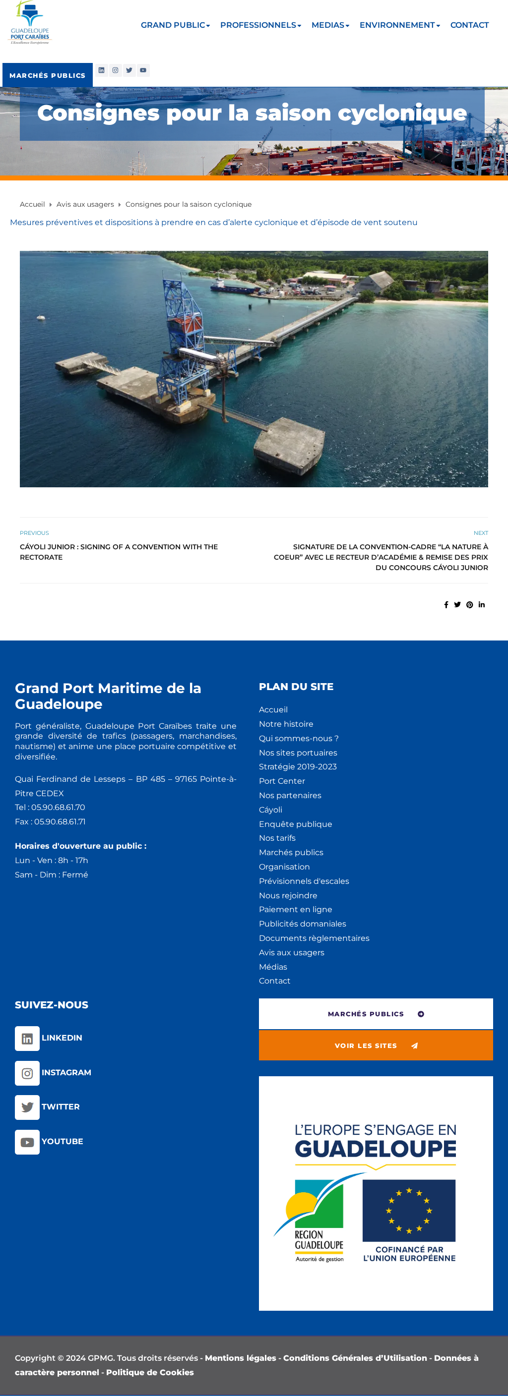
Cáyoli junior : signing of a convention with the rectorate (119, 552)
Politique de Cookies (150, 1372)
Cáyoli (270, 809)
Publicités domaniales (302, 924)
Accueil (273, 709)
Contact (275, 981)
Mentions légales (240, 1358)
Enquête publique (295, 824)
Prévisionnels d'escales (304, 881)
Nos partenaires (290, 795)
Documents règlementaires (314, 938)
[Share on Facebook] (446, 604)
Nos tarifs (277, 838)
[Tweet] (457, 604)
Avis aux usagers (291, 952)
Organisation (284, 867)
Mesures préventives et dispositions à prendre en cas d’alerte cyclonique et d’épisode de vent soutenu (214, 222)
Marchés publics (291, 852)
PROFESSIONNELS (258, 25)
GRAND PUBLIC (173, 25)
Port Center (282, 781)
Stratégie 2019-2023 (298, 766)
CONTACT (469, 25)
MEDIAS (328, 25)
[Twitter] (129, 70)
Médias (273, 967)
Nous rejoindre (288, 895)
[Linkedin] (101, 70)
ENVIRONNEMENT (397, 25)
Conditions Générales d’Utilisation (355, 1358)
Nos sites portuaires (298, 752)
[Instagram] (115, 70)
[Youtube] (143, 70)
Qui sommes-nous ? (299, 738)
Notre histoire (286, 724)
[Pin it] (469, 604)
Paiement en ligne (295, 909)
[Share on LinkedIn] (482, 604)
